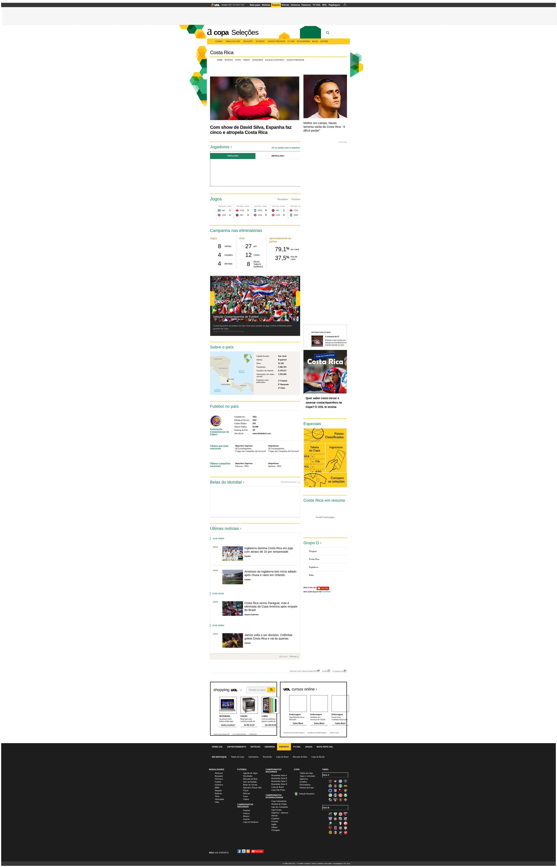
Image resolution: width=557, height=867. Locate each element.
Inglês (273, 824)
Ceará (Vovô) (345, 818)
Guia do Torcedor (276, 41)
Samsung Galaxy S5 (222, 734)
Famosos (306, 5)
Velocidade (219, 799)
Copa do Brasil (282, 757)
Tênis (217, 796)
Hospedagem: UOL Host (341, 863)
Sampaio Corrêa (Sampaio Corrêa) (330, 832)
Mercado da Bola (300, 757)
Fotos (238, 60)
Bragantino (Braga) (340, 818)
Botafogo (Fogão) (345, 781)
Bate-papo (255, 5)
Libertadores (253, 757)
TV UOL (317, 5)
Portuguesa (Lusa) (345, 828)
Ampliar (291, 279)
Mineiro (246, 816)
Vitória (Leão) (345, 799)
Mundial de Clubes (279, 804)
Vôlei (217, 802)
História (324, 41)
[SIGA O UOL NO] (323, 589)
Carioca (246, 813)
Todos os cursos (337, 688)
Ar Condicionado (239, 734)
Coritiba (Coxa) (340, 786)
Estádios (260, 41)
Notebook (253, 734)
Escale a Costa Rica (274, 60)
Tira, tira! (288, 502)
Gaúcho (246, 819)
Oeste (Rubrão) (330, 828)
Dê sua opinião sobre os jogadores (286, 148)
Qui (255, 206)
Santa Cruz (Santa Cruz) (335, 832)
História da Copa (307, 788)
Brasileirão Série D (279, 784)
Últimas (219, 41)
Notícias (266, 5)
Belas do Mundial (226, 482)
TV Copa (291, 41)
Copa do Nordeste (250, 822)
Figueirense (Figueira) (335, 790)
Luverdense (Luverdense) (330, 823)
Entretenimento (236, 747)
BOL (324, 5)
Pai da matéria (303, 41)
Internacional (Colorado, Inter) (340, 795)
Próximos (296, 199)
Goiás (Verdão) (330, 795)
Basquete (219, 776)
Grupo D (311, 543)
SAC (243, 5)
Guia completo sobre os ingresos (336, 458)
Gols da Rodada (250, 782)
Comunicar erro (338, 671)
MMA (217, 788)
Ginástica (219, 785)
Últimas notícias (224, 528)
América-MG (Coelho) (335, 814)
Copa (221, 32)
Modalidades (216, 769)
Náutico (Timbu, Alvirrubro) (345, 823)
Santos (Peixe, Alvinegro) (330, 799)
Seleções (244, 32)
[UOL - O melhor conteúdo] (214, 6)
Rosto (221, 502)
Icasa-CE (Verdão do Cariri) (335, 823)
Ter (237, 206)
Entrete (285, 5)
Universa (295, 5)
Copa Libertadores (279, 801)
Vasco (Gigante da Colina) (340, 832)
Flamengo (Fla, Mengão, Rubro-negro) (340, 790)
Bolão (315, 41)
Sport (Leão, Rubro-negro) (340, 799)
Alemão (274, 816)
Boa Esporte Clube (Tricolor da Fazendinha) (335, 818)
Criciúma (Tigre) (345, 786)
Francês (274, 821)
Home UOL (217, 747)
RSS (248, 851)
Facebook (239, 851)
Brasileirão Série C (279, 781)
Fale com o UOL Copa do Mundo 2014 (303, 671)
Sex (219, 206)
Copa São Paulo (278, 790)
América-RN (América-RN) (340, 814)
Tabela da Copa (233, 41)
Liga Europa (276, 810)
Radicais (218, 793)
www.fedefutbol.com (262, 433)
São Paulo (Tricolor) (335, 799)
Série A (326, 775)
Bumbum (266, 502)
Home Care (334, 733)
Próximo (298, 171)
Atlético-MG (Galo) (330, 781)
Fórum (245, 790)
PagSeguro (334, 5)
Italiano (274, 827)
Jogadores (257, 60)
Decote (244, 502)
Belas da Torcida (250, 785)
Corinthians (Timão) (335, 786)
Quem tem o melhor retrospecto (315, 421)
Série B (326, 808)
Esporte (276, 5)
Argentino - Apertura (279, 813)
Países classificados (325, 435)
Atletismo (219, 773)
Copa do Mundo (318, 757)
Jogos (308, 747)
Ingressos (304, 779)
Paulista (246, 810)
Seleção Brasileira (306, 794)
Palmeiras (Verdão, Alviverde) (345, 795)
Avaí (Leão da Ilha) (330, 818)
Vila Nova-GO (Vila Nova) (345, 832)
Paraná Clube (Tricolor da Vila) (335, 828)
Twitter (244, 851)
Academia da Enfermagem (293, 733)
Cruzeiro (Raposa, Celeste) (330, 790)
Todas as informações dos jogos (314, 457)
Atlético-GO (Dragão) (345, 814)
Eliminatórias (305, 785)
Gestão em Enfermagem (317, 733)
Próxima (293, 656)
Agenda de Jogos (250, 773)
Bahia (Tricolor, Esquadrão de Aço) (340, 781)
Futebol (218, 782)
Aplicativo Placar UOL (252, 788)
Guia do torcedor (295, 60)
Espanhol (275, 818)
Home (219, 60)
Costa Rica (221, 52)
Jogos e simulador (307, 776)
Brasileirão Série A (279, 775)
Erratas (324, 671)
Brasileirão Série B (279, 778)
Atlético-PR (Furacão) (335, 781)
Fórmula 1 (219, 779)
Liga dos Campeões (279, 807)
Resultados (283, 199)
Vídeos (246, 60)
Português (275, 830)
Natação (218, 790)
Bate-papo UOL (325, 747)
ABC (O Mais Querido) (330, 814)
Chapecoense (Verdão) (330, 786)
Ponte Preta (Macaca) (340, 828)
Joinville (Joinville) (340, 823)
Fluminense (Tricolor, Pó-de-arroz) (345, 790)
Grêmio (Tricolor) (335, 795)
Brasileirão (267, 757)
